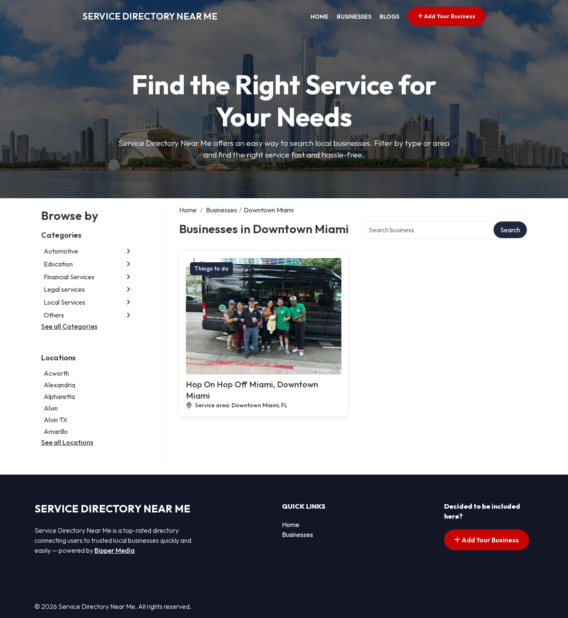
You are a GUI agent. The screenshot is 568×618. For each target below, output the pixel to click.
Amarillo (56, 431)
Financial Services (69, 277)
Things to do (211, 268)
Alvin (51, 408)
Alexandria (59, 385)
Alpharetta (59, 396)
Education (58, 264)
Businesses (354, 16)
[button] (128, 251)
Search (510, 230)
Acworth (56, 373)
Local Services (64, 302)
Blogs (389, 16)
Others (54, 315)
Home (319, 16)
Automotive (61, 251)
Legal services (64, 289)
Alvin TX (55, 420)
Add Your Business (449, 16)
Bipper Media (114, 550)
